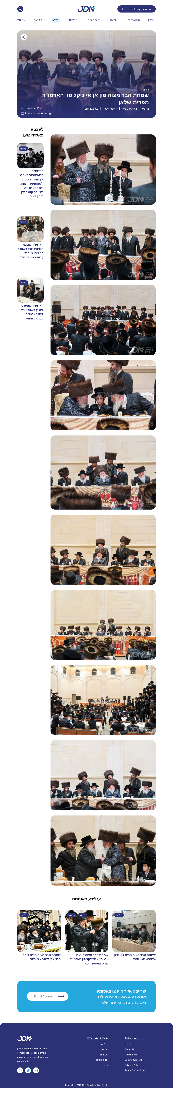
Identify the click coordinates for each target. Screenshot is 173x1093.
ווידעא (55, 20)
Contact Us (131, 1054)
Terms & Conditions (135, 1070)
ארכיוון (151, 20)
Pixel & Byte (102, 1085)
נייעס (113, 20)
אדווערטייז (134, 20)
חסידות (73, 20)
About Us (130, 1049)
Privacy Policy (132, 1065)
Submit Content (133, 1059)
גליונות (21, 20)
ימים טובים (94, 20)
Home (128, 1044)
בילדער (38, 20)
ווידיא (146, 89)
